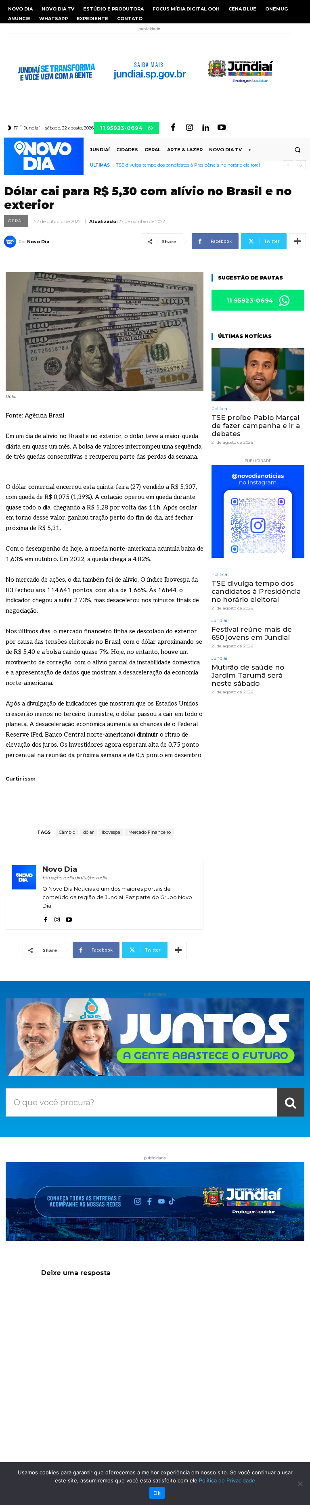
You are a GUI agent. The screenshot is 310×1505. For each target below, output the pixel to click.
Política (219, 409)
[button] (297, 149)
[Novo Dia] (11, 242)
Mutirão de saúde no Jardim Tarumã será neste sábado (248, 675)
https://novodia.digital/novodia (74, 878)
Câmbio (67, 832)
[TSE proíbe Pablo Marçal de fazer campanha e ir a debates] (258, 374)
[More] (297, 241)
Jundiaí (219, 620)
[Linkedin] (205, 128)
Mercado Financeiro (149, 832)
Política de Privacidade (227, 1480)
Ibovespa (111, 832)
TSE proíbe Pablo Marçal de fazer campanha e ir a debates (256, 425)
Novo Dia (38, 241)
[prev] (288, 165)
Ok (157, 1493)
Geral (16, 220)
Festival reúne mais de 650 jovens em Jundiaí (252, 633)
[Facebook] (173, 128)
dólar (88, 832)
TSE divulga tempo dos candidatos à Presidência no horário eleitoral (188, 165)
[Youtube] (222, 128)
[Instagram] (189, 128)
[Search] (290, 1102)
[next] (301, 165)
